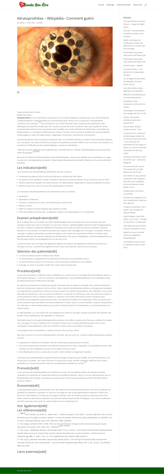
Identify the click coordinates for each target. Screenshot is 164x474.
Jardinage (110, 5)
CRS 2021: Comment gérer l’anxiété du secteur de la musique (133, 33)
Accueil (101, 5)
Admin (22, 23)
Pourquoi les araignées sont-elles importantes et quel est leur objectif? (134, 200)
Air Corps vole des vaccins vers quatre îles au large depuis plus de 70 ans (133, 169)
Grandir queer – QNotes (133, 65)
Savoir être (137, 5)
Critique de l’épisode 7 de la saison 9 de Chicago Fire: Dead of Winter (134, 210)
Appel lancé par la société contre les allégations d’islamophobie (133, 235)
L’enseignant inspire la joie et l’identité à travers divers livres (134, 245)
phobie (40, 23)
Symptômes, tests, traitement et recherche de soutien (134, 104)
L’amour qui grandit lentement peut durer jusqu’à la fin (132, 120)
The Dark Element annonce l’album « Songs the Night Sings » (134, 24)
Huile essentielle (124, 5)
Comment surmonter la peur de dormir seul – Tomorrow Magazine (134, 160)
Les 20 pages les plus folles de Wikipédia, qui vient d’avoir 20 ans (134, 81)
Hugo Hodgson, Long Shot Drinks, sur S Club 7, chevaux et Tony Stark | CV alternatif (135, 219)
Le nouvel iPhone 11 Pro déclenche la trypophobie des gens (133, 72)
